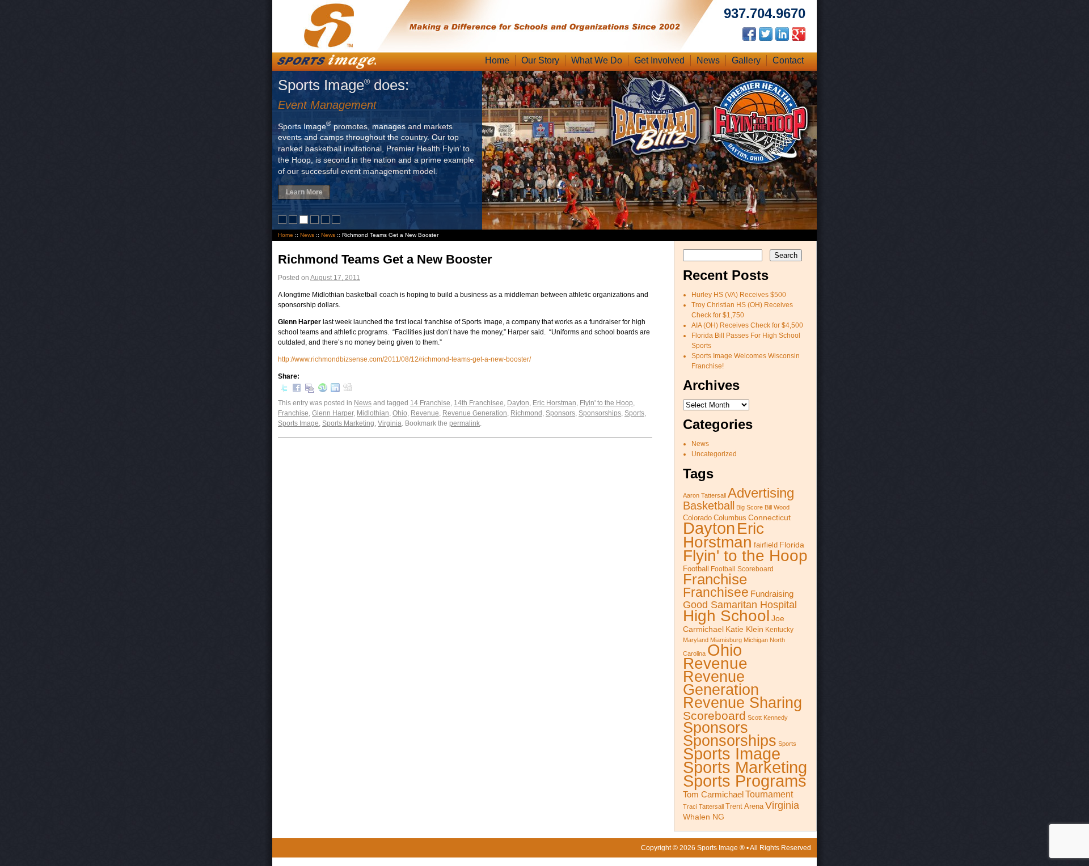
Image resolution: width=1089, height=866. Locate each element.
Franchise (293, 413)
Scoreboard (714, 716)
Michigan (756, 639)
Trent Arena (744, 806)
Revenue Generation (474, 413)
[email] (310, 391)
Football (696, 568)
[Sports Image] (328, 47)
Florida (791, 545)
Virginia (390, 423)
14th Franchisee (479, 403)
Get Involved (659, 60)
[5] (326, 221)
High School (726, 616)
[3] (304, 221)
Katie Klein (744, 629)
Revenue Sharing (742, 702)
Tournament (769, 794)
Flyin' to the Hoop (606, 403)
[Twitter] (284, 390)
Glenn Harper (332, 413)
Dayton (518, 403)
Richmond (526, 413)
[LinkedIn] (335, 390)
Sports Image (298, 423)
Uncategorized (714, 454)
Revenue (425, 413)
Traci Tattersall (703, 806)
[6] (337, 221)
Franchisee (716, 592)
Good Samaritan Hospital (740, 604)
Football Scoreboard (742, 569)
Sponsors (560, 413)
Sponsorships (600, 413)
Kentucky (779, 630)
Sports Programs (745, 781)
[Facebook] (296, 390)
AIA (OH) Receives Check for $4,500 (747, 325)
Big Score (749, 507)
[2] (294, 221)
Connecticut (769, 517)
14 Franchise (430, 403)
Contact (788, 60)
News (708, 60)
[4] (315, 221)
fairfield (766, 545)
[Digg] (347, 389)
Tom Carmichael (713, 794)
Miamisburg (726, 639)
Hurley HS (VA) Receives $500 (738, 295)
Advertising (761, 492)
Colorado (697, 518)
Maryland (695, 639)
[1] (283, 221)
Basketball (709, 505)
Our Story (540, 60)
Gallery (746, 60)
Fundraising (771, 593)
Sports (634, 413)
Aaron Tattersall (704, 495)
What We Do (596, 60)
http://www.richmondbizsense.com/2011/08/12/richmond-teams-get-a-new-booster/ (404, 359)
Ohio (399, 413)
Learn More (304, 192)
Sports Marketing (348, 423)
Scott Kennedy (768, 717)
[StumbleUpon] (322, 390)
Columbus (730, 518)
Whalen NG (703, 816)
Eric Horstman (554, 403)
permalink (464, 423)
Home (497, 60)
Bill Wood (777, 507)
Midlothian (373, 413)
